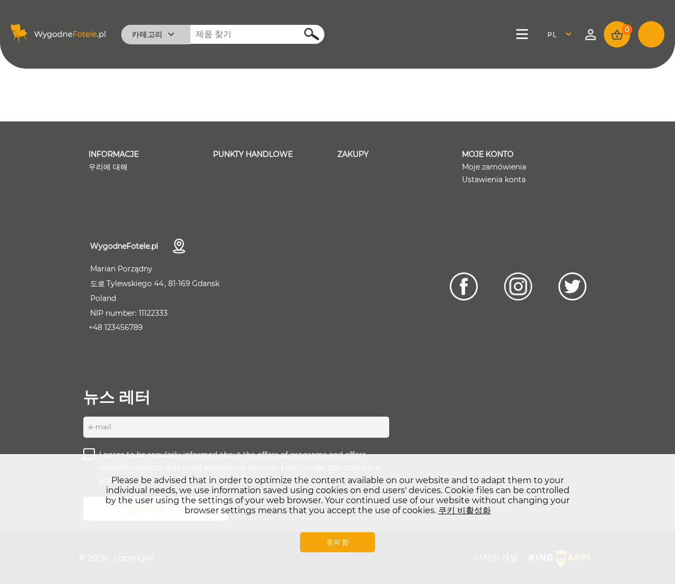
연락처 (179, 246)
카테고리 (147, 34)
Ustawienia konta (494, 179)
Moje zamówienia (494, 167)
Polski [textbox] (559, 35)
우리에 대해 (108, 167)
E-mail (100, 426)
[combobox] (562, 35)
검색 (305, 34)
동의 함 (337, 542)
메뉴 (522, 34)
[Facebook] (464, 286)
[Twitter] (572, 286)
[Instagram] (518, 286)
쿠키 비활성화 (464, 510)
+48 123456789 (116, 327)
